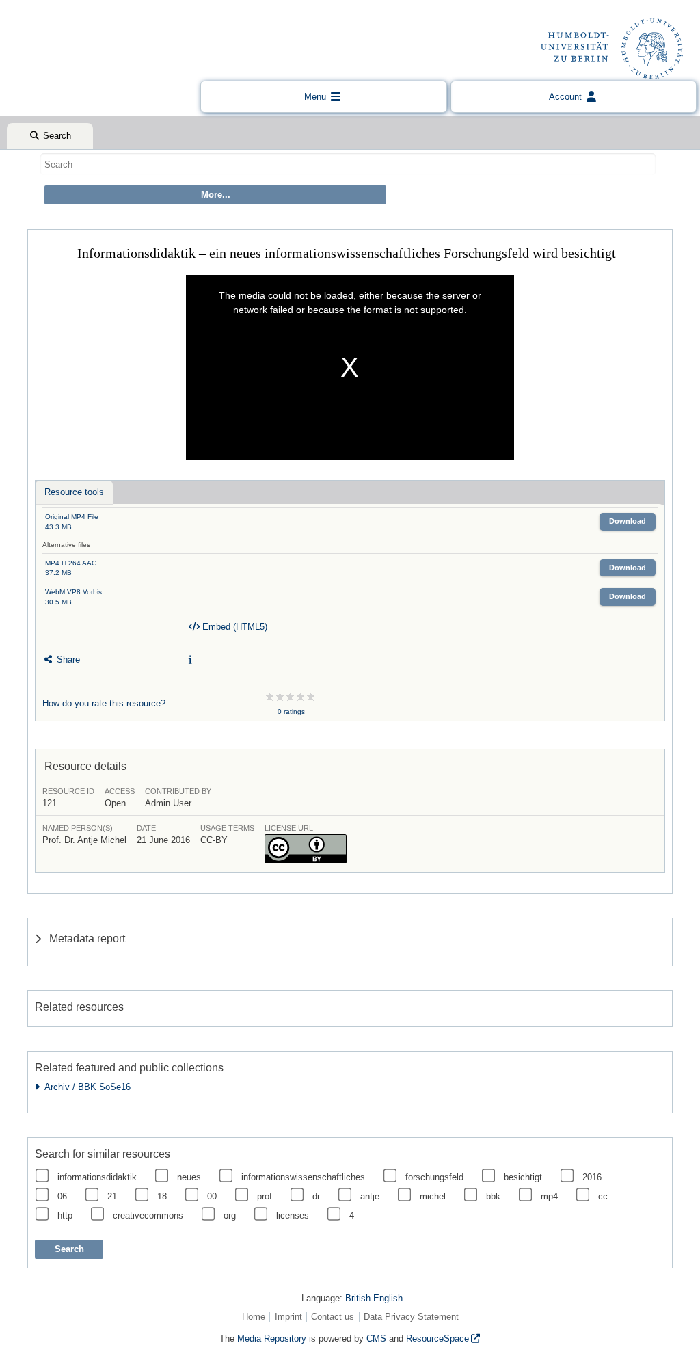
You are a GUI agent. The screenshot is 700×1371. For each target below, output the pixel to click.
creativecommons (148, 1215)
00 (212, 1196)
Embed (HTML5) (233, 627)
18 (162, 1196)
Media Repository (271, 1338)
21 (112, 1196)
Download (627, 521)
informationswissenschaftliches (303, 1177)
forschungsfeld (434, 1177)
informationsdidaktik (97, 1177)
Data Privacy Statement (411, 1317)
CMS (376, 1338)
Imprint (288, 1317)
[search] (348, 164)
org (230, 1215)
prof (264, 1196)
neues (189, 1177)
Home (253, 1317)
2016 (592, 1177)
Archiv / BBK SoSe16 (85, 1087)
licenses (292, 1215)
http (64, 1215)
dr (316, 1196)
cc (603, 1196)
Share (67, 659)
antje (369, 1196)
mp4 (549, 1196)
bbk (493, 1196)
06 (62, 1196)
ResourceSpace (437, 1338)
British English (374, 1298)
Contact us (332, 1317)
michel (433, 1196)
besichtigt (523, 1177)
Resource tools (74, 492)
